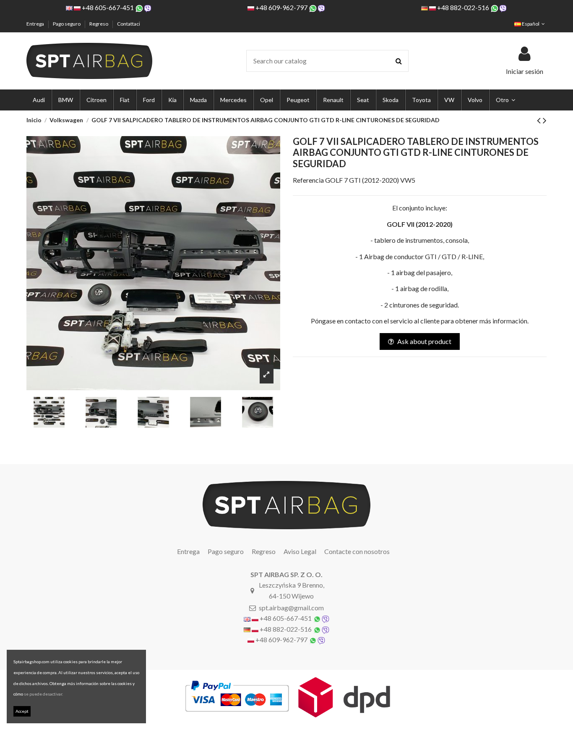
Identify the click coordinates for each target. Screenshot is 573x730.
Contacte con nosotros (357, 551)
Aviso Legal (300, 551)
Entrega (35, 24)
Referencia (308, 180)
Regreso (99, 24)
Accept (22, 711)
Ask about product (424, 341)
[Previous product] (540, 120)
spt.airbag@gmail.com (291, 608)
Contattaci (128, 24)
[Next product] (545, 120)
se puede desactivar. (43, 693)
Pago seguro (67, 24)
